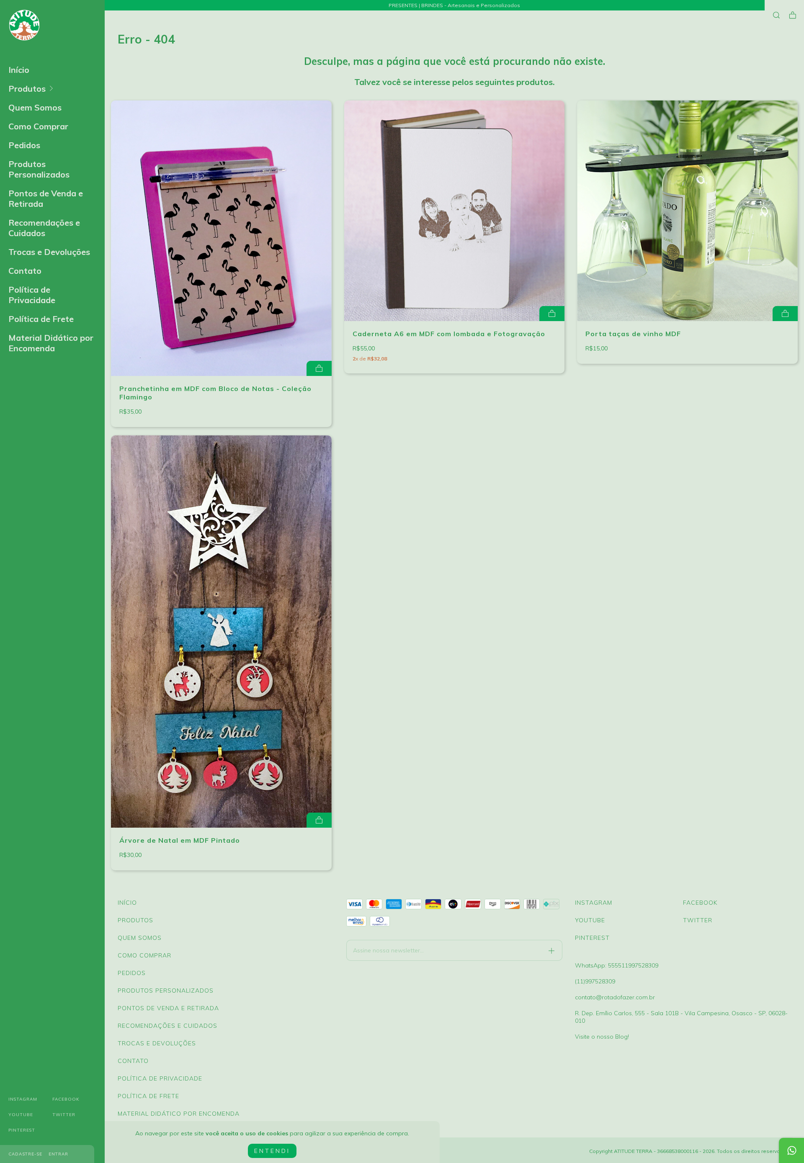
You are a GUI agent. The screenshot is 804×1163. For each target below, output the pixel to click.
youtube (20, 1114)
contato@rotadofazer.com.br (615, 997)
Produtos (27, 88)
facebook (66, 1099)
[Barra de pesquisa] (776, 15)
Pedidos (24, 145)
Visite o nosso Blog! (602, 1036)
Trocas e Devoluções (49, 252)
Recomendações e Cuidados (44, 227)
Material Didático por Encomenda (50, 342)
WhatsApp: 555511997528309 (616, 965)
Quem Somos (35, 107)
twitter (63, 1114)
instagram (22, 1099)
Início (18, 69)
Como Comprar (38, 126)
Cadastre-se (25, 1154)
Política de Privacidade (31, 294)
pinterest (21, 1130)
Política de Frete (41, 319)
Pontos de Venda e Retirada (45, 198)
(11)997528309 (595, 981)
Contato (24, 270)
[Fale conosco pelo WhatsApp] (791, 1150)
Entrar (58, 1154)
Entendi (272, 1151)
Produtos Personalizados (39, 169)
